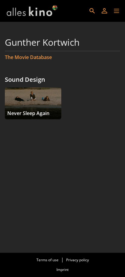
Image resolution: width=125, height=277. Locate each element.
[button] (116, 11)
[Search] (92, 11)
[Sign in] (104, 11)
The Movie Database (28, 57)
